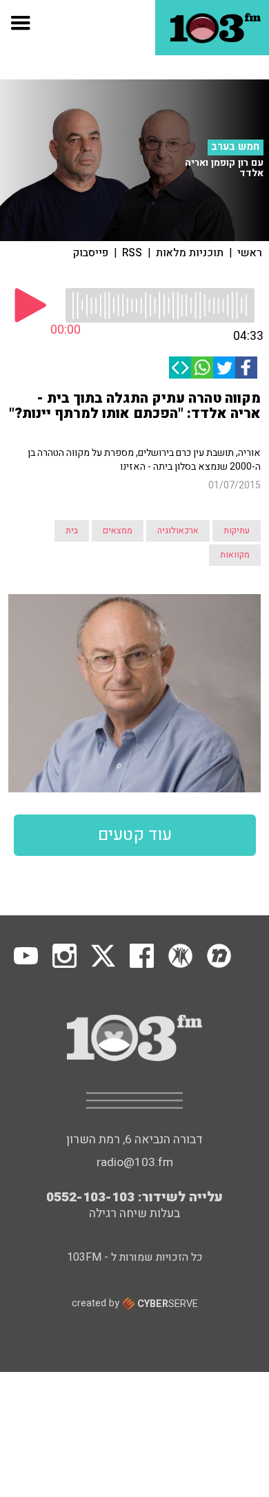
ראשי (249, 253)
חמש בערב (235, 147)
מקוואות (235, 555)
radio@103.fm (135, 1162)
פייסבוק (90, 253)
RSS (132, 253)
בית (72, 530)
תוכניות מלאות (189, 253)
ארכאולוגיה (178, 530)
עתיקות (236, 530)
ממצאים (117, 530)
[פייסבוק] (246, 367)
